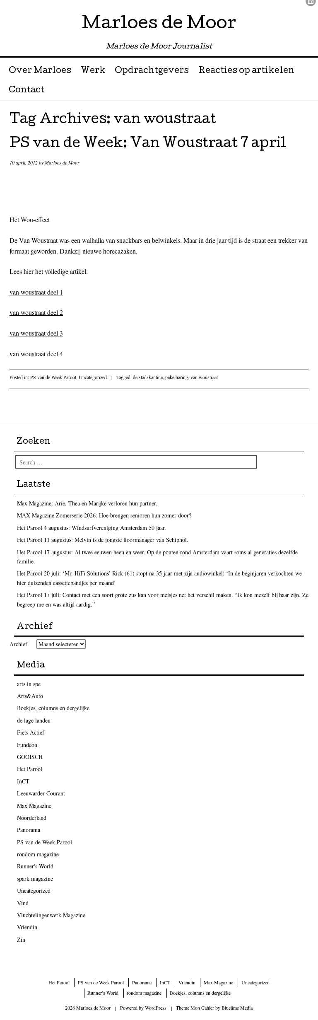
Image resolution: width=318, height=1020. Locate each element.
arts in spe (29, 684)
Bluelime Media (237, 1007)
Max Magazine (34, 806)
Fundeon (27, 745)
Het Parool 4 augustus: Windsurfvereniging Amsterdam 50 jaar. (91, 528)
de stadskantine (148, 377)
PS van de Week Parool (53, 377)
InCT (23, 781)
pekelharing (176, 377)
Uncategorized (93, 377)
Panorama (28, 830)
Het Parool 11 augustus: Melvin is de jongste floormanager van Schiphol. (102, 540)
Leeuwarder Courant (41, 793)
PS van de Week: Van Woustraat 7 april (148, 144)
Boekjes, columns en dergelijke (53, 708)
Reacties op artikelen (246, 71)
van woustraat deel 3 (36, 333)
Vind (23, 903)
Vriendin (27, 927)
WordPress (155, 1007)
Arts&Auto (30, 696)
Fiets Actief (30, 732)
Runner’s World (102, 992)
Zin (21, 939)
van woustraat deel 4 (36, 353)
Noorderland (31, 818)
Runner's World (35, 866)
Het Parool (29, 769)
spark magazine (35, 878)
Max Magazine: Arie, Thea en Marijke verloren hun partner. (87, 503)
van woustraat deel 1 (36, 292)
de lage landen (34, 720)
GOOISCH (30, 757)
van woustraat (204, 377)
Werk (93, 71)
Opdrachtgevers (152, 71)
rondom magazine (38, 854)
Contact (26, 91)
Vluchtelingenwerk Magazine (51, 915)
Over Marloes (40, 71)
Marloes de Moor (159, 24)
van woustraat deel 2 (36, 312)
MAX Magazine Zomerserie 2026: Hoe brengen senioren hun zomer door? (104, 515)
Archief (18, 644)
